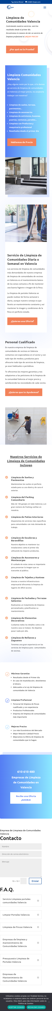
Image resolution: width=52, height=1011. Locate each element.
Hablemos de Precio (22, 142)
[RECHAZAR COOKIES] (49, 1002)
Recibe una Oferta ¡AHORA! (26, 798)
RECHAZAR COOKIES (36, 1007)
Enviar (35, 881)
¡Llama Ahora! (18, 2)
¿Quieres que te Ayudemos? (24, 392)
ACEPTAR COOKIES (16, 1007)
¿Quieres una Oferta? (22, 321)
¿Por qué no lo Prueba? (22, 49)
